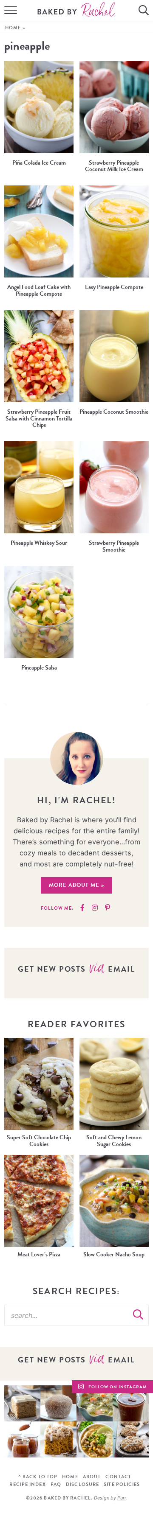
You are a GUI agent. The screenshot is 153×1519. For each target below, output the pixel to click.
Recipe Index (27, 1484)
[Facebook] (82, 908)
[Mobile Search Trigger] (144, 11)
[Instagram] (94, 908)
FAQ (56, 1484)
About (92, 1476)
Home (13, 27)
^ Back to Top (37, 1476)
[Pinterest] (107, 908)
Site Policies (122, 1484)
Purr (121, 1498)
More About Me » (76, 885)
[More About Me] (76, 758)
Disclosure (82, 1484)
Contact (118, 1476)
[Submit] (138, 1315)
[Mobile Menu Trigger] (8, 11)
